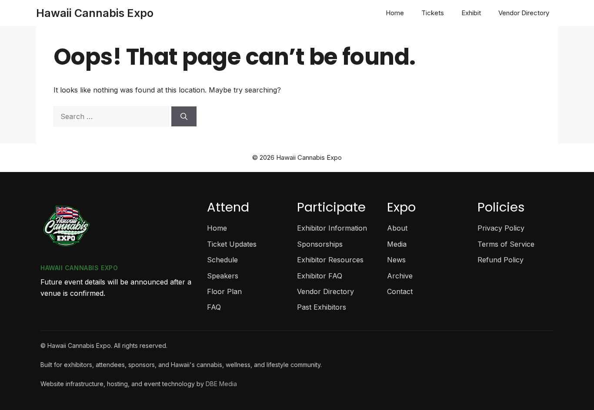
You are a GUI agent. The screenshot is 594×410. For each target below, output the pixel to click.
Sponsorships (320, 244)
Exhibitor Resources (330, 259)
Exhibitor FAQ (319, 275)
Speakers (222, 275)
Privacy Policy (500, 228)
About (397, 228)
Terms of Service (505, 244)
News (396, 259)
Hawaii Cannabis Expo (95, 13)
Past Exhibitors (321, 307)
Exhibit (471, 13)
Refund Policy (500, 259)
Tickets (432, 13)
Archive (400, 275)
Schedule (222, 259)
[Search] (184, 116)
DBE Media (221, 383)
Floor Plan (224, 291)
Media (397, 244)
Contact (400, 291)
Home (395, 13)
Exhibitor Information (332, 228)
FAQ (214, 307)
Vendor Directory (523, 13)
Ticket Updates (232, 244)
